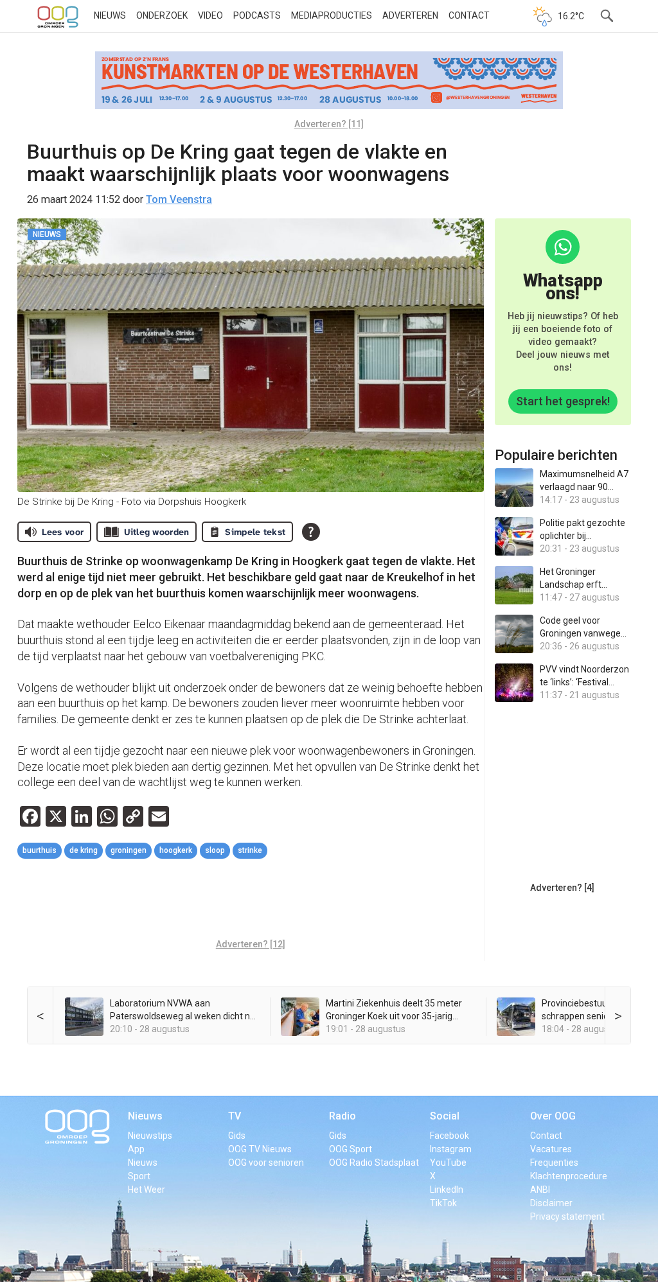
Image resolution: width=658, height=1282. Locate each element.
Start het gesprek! (563, 401)
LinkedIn (446, 1189)
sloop (215, 850)
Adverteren (410, 15)
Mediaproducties (331, 15)
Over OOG (553, 1116)
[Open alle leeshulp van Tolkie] (311, 532)
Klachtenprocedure (568, 1176)
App (136, 1149)
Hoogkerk (175, 850)
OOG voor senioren (266, 1162)
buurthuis (39, 850)
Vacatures (551, 1149)
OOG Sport (350, 1149)
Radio (342, 1116)
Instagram (451, 1149)
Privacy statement (567, 1216)
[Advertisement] (251, 900)
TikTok (443, 1203)
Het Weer (146, 1189)
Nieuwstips (150, 1135)
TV (234, 1116)
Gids (236, 1135)
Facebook (449, 1135)
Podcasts (257, 15)
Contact (469, 15)
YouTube (448, 1162)
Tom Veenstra (179, 199)
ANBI (540, 1189)
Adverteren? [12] (250, 944)
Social (444, 1116)
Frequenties (554, 1162)
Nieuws (110, 15)
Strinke (250, 850)
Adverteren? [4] (562, 887)
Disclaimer (551, 1203)
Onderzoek (162, 15)
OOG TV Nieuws (260, 1149)
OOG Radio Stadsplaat (374, 1162)
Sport (139, 1176)
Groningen (129, 850)
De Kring (83, 850)
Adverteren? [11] (329, 124)
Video (210, 15)
